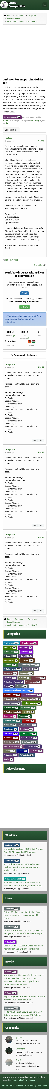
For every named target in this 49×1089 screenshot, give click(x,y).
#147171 (41, 367)
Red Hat (27, 729)
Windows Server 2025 (15, 879)
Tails (22, 751)
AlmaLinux (12, 643)
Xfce (9, 759)
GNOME (10, 678)
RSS (39, 1085)
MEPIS (29, 712)
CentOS (26, 656)
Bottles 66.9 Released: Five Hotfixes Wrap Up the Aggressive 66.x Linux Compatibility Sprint (24, 915)
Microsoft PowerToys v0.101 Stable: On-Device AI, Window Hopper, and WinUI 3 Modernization (22, 867)
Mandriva (28, 708)
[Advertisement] (24, 50)
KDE (9, 686)
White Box (27, 755)
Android (10, 647)
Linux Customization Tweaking (19, 690)
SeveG (18, 1060)
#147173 (41, 537)
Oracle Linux (12, 721)
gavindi (19, 1037)
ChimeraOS (11, 660)
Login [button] (25, 293)
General (11, 673)
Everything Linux (29, 665)
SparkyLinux (33, 746)
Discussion (10, 130)
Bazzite (27, 652)
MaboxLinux (11, 708)
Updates (11, 755)
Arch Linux (11, 652)
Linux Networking (30, 699)
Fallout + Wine (11, 260)
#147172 (41, 452)
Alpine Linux (29, 643)
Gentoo (27, 673)
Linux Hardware (11, 117)
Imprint (5, 1085)
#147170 (41, 141)
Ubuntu (36, 751)
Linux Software (32, 703)
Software (29, 742)
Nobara (25, 716)
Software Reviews (14, 746)
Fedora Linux (13, 669)
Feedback (31, 669)
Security (11, 738)
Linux (22, 686)
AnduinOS (26, 647)
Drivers (11, 665)
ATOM (45, 1085)
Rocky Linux (28, 733)
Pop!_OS (10, 725)
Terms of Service (16, 1085)
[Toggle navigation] (45, 5)
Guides (24, 678)
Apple (11, 972)
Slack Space (29, 738)
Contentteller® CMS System (23, 1080)
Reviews (11, 733)
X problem (39, 265)
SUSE (10, 751)
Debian (27, 660)
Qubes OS (11, 729)
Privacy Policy (30, 1085)
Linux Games (12, 695)
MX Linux (10, 716)
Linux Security (12, 703)
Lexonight (20, 1049)
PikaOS (29, 721)
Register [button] (25, 307)
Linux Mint (11, 699)
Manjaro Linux (13, 712)
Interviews (33, 682)
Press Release (27, 725)
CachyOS (10, 656)
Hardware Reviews (14, 682)
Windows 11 (12, 845)
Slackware (12, 742)
